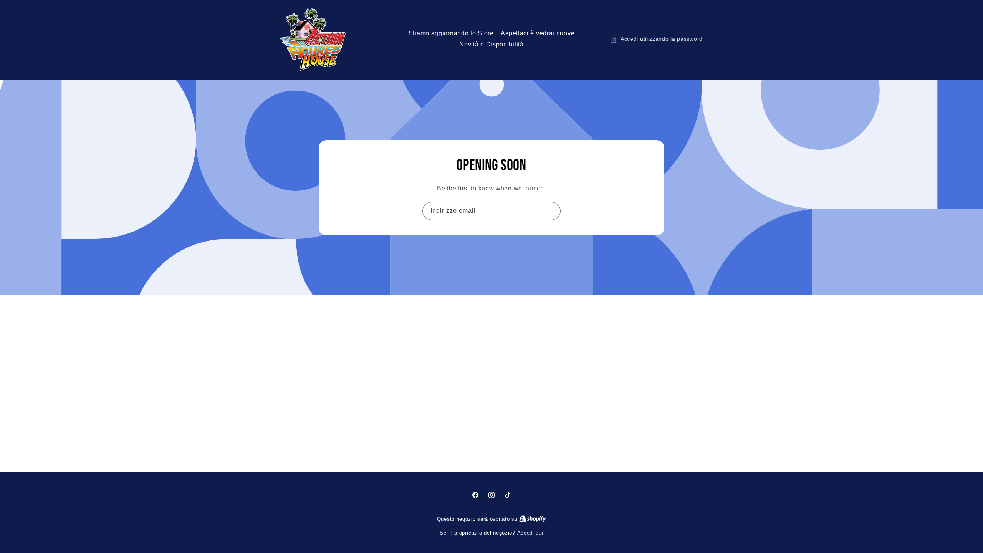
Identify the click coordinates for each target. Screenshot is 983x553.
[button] (656, 39)
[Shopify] (532, 519)
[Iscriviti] (551, 211)
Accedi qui (530, 533)
